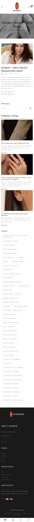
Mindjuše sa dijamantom (9, 314)
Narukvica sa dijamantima (9, 335)
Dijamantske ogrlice (24, 286)
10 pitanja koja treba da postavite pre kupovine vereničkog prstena (15, 236)
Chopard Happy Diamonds (9, 253)
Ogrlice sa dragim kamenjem (10, 351)
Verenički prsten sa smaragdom (11, 392)
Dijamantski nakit (7, 290)
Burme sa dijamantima (9, 245)
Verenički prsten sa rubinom (10, 384)
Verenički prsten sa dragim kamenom (13, 380)
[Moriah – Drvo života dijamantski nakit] (17, 44)
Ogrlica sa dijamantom (9, 343)
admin (6, 74)
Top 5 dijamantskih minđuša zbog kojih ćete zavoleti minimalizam (14, 214)
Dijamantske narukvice (8, 286)
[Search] (30, 108)
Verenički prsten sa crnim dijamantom (13, 367)
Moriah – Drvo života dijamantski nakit (14, 69)
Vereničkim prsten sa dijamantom (11, 359)
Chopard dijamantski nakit (10, 249)
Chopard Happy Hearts (8, 257)
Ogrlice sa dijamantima (9, 347)
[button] (31, 6)
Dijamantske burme (8, 270)
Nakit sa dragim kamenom (10, 331)
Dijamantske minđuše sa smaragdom (12, 282)
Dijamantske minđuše (8, 278)
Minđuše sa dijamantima (9, 319)
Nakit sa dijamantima (8, 327)
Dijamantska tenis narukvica (10, 266)
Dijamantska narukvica (18, 261)
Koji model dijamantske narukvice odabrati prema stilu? (15, 143)
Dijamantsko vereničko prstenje (11, 302)
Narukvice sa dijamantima (9, 339)
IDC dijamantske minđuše (21, 306)
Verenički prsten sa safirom (10, 388)
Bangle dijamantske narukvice (10, 241)
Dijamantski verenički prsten (10, 298)
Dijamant (21, 257)
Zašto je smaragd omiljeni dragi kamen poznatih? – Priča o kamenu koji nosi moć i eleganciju (16, 178)
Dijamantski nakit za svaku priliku (12, 294)
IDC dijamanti (6, 306)
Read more (7, 93)
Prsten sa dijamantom (8, 355)
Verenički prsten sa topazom (10, 396)
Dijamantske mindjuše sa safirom (11, 274)
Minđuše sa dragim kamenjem (11, 323)
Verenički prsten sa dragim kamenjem (13, 376)
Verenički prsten (7, 363)
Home (5, 30)
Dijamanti (5, 261)
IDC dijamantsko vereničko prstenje (12, 310)
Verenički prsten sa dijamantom (11, 372)
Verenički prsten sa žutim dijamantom (13, 400)
